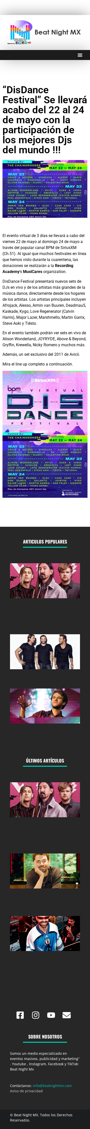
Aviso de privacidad (26, 1090)
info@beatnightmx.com (52, 1085)
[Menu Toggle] (80, 55)
